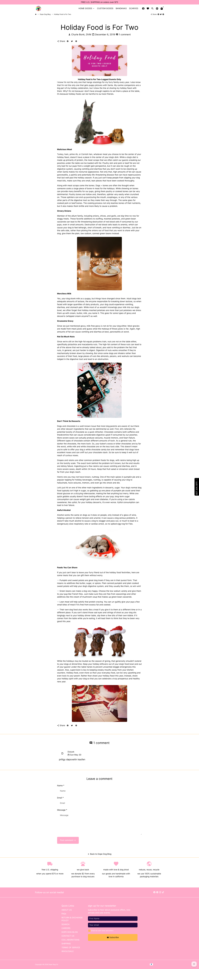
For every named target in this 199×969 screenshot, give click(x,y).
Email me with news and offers (102, 931)
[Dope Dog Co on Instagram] (160, 892)
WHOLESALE (67, 951)
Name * (60, 785)
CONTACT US (67, 936)
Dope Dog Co (53, 964)
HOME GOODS (87, 8)
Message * (62, 810)
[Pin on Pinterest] (163, 14)
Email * (60, 798)
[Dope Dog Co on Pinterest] (157, 892)
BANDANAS (121, 8)
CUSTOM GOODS (105, 8)
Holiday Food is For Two (62, 14)
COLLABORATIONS (70, 940)
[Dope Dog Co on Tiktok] (163, 892)
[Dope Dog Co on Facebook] (154, 892)
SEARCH (65, 924)
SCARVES (133, 8)
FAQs (63, 914)
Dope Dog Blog (45, 14)
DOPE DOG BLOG (69, 932)
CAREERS (65, 928)
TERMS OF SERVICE (70, 947)
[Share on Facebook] (158, 14)
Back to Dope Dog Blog (99, 854)
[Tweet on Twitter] (161, 14)
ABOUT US (66, 910)
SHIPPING (66, 943)
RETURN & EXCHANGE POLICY (72, 919)
